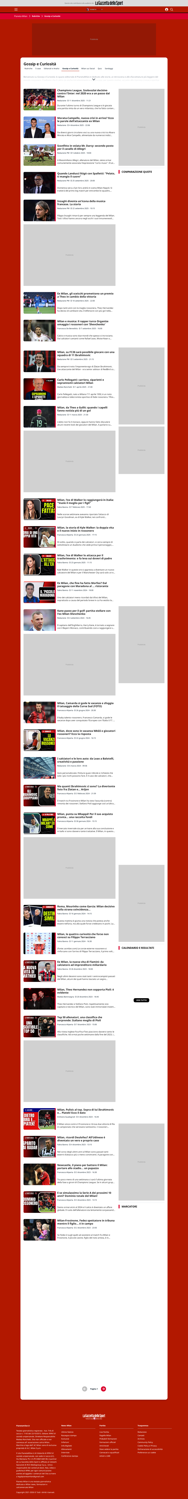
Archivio (141, 1439)
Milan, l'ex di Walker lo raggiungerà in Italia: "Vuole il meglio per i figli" (85, 501)
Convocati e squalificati (109, 1452)
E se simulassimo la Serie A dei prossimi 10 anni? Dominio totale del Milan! (84, 1194)
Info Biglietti (66, 1445)
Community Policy (145, 1442)
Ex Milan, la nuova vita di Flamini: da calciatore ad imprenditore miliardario (82, 963)
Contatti (141, 1435)
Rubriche (36, 16)
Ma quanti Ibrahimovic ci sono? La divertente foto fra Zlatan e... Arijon (86, 788)
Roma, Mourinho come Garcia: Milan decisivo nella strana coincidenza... (86, 908)
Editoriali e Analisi (51, 68)
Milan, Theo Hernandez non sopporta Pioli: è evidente (85, 991)
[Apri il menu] (16, 9)
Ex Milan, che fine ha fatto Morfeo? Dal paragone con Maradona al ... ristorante (82, 584)
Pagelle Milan (105, 1435)
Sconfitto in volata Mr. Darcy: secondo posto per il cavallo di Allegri (85, 147)
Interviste (65, 1452)
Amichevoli (104, 1445)
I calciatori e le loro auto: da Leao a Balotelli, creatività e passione (85, 760)
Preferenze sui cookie (147, 1452)
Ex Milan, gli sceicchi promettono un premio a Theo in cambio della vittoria (85, 295)
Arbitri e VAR (104, 1456)
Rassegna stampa (68, 1435)
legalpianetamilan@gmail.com (31, 1476)
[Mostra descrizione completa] (94, 79)
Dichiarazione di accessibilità (150, 1449)
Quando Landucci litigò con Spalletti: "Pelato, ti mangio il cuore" (86, 175)
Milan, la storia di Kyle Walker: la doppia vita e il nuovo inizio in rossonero (85, 529)
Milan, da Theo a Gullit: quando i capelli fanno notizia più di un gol (82, 409)
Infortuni (65, 1442)
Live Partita (104, 1432)
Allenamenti (66, 1449)
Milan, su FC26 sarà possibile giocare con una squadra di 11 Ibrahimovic (85, 353)
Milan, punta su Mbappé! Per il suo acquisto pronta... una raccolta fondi (85, 815)
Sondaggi (109, 68)
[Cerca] (172, 9)
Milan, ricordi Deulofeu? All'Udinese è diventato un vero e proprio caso (81, 1139)
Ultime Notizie (67, 1432)
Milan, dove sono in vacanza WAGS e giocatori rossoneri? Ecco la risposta (86, 732)
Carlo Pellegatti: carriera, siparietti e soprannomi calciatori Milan (80, 381)
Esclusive (65, 1439)
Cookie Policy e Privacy (147, 1445)
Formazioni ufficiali (107, 1442)
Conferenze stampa (69, 1456)
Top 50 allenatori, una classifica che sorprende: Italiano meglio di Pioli (79, 1019)
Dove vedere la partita (108, 1449)
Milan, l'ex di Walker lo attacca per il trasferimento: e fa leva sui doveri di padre (84, 557)
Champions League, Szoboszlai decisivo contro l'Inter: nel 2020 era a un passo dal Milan (83, 93)
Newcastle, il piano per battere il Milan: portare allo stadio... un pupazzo (82, 1166)
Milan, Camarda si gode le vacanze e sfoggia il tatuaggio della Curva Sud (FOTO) (85, 704)
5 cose (38, 68)
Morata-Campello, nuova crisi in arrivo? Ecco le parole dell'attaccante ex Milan (85, 119)
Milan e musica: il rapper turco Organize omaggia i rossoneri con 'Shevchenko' (82, 323)
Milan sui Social (88, 68)
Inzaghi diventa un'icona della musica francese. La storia (81, 202)
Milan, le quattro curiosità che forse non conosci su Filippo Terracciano (83, 935)
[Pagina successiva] (103, 1388)
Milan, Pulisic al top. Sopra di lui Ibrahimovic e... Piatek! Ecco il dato (85, 1111)
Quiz (100, 68)
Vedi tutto (141, 1000)
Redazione (142, 1432)
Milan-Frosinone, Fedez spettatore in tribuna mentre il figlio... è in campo (86, 1222)
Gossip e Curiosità (70, 68)
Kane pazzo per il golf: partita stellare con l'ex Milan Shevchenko (84, 612)
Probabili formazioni (108, 1439)
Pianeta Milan (20, 16)
